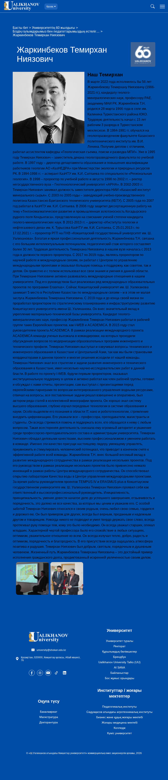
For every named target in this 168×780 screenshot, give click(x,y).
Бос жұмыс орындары (119, 678)
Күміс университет (119, 733)
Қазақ (50, 6)
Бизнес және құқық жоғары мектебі (119, 717)
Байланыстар (119, 672)
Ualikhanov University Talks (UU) (119, 662)
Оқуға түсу (48, 701)
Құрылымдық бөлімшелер (119, 651)
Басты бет (20, 27)
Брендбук (119, 656)
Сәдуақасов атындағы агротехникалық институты (119, 711)
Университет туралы (119, 640)
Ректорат (119, 646)
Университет (119, 630)
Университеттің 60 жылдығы (53, 27)
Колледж (119, 727)
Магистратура (48, 717)
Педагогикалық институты (119, 706)
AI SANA (119, 667)
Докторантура (48, 722)
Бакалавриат (48, 711)
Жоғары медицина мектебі (119, 722)
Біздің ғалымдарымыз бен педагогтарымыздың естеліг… (56, 31)
